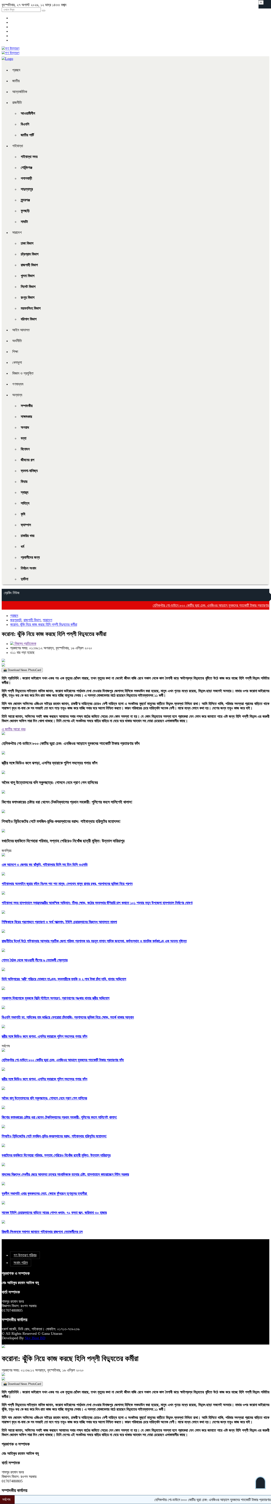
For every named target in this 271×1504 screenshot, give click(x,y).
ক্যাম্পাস (26, 525)
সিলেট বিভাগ (28, 287)
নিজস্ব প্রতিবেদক (25, 643)
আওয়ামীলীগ (28, 113)
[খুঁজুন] (43, 10)
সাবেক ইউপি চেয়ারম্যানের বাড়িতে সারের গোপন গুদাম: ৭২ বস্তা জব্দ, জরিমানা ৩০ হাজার (54, 1213)
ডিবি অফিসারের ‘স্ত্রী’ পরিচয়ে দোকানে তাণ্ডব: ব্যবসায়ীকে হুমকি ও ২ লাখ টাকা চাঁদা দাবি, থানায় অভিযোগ (64, 979)
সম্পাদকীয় (27, 406)
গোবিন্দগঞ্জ (26, 167)
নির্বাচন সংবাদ (28, 568)
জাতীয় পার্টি (27, 135)
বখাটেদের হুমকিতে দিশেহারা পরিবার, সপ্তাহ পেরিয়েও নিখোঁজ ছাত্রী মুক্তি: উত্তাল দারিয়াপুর (63, 841)
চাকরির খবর (27, 536)
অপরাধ (25, 427)
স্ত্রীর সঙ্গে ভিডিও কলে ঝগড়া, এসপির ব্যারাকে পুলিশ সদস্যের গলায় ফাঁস (49, 763)
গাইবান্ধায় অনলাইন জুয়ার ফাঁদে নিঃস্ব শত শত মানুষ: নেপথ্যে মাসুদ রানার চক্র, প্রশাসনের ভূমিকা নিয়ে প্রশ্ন (67, 884)
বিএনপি (25, 124)
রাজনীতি (17, 102)
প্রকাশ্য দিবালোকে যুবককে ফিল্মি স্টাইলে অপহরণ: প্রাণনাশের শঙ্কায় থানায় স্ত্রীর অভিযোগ (55, 998)
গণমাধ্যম (17, 384)
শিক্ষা (15, 352)
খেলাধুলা (17, 362)
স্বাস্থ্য (24, 492)
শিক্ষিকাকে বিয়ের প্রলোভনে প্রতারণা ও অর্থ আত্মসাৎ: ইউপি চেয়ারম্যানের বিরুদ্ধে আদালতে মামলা (59, 922)
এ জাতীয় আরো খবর (13, 729)
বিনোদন (25, 449)
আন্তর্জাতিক (19, 92)
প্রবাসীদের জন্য (30, 557)
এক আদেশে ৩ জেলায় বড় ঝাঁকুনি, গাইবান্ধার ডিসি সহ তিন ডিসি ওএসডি (45, 865)
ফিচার (24, 481)
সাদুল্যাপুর (27, 189)
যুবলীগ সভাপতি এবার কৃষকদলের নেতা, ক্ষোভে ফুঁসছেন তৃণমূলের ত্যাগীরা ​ (45, 1193)
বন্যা (23, 438)
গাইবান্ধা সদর (29, 157)
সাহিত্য (25, 503)
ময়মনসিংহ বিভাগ (31, 308)
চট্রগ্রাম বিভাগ (30, 254)
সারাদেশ (17, 232)
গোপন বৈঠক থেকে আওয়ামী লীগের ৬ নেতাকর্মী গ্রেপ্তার (35, 960)
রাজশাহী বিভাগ (29, 265)
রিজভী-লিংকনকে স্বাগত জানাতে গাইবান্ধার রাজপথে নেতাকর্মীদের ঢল (42, 1232)
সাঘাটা (24, 222)
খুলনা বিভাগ (28, 276)
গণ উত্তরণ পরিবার (25, 1255)
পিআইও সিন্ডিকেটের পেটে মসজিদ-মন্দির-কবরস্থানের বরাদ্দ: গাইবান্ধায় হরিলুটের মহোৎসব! (61, 821)
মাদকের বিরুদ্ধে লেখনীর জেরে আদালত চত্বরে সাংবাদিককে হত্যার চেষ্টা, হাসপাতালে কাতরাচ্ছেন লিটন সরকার (65, 1174)
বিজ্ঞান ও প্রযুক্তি (22, 373)
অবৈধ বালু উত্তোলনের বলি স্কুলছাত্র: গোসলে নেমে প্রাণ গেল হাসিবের (50, 782)
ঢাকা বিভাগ (27, 243)
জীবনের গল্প (27, 460)
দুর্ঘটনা (24, 579)
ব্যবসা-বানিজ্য (29, 471)
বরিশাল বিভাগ (29, 319)
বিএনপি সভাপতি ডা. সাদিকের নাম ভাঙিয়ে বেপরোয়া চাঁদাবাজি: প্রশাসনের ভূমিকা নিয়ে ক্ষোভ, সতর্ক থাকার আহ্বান (68, 1017)
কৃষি (23, 514)
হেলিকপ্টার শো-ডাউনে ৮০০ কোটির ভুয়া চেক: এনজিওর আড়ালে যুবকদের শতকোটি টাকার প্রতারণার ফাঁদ (192, 605)
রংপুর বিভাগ (28, 297)
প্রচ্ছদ (16, 70)
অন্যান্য (17, 395)
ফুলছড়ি (25, 211)
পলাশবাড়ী (26, 178)
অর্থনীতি (17, 341)
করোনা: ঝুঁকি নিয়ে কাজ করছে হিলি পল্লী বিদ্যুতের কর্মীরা (43, 624)
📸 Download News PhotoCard (22, 670)
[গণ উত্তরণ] (10, 48)
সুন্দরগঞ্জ (25, 200)
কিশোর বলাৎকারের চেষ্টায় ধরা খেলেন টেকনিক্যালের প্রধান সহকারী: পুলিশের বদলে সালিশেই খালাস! (67, 802)
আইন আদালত (21, 330)
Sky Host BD (35, 1338)
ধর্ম (22, 546)
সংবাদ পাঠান (21, 1262)
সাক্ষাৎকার (26, 416)
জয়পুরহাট (15, 620)
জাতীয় (16, 81)
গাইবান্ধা (17, 146)
